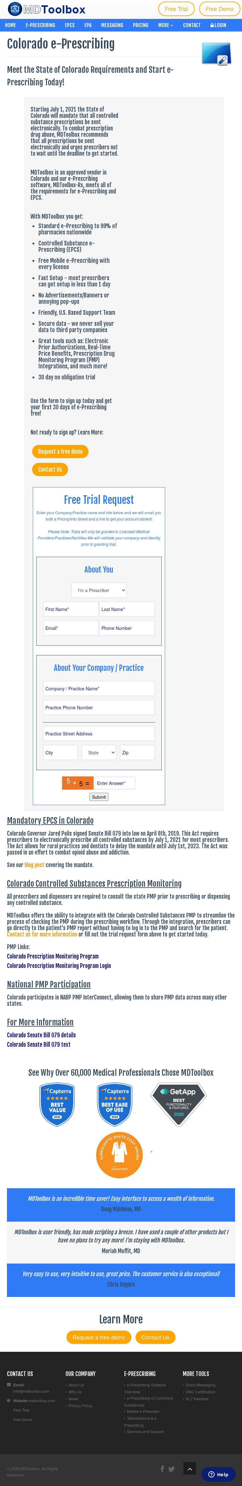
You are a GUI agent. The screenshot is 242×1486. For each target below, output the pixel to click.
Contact (192, 25)
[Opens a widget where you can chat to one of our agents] (218, 1475)
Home (10, 25)
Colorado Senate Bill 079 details (41, 1035)
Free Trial (176, 9)
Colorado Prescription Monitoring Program (53, 956)
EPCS (70, 25)
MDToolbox (30, 1468)
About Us (76, 1384)
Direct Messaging (201, 1384)
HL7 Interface (197, 1398)
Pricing (140, 25)
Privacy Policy (80, 1405)
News (73, 1398)
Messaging (112, 25)
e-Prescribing (40, 25)
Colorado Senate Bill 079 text (39, 1044)
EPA (87, 25)
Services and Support (145, 1431)
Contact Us (50, 469)
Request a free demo (60, 451)
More (164, 25)
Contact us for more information (42, 934)
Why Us (75, 1391)
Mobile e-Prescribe (143, 1411)
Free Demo (220, 9)
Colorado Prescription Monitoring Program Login (59, 965)
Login (220, 25)
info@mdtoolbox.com (31, 1391)
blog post (35, 864)
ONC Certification (201, 1391)
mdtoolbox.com (42, 1400)
